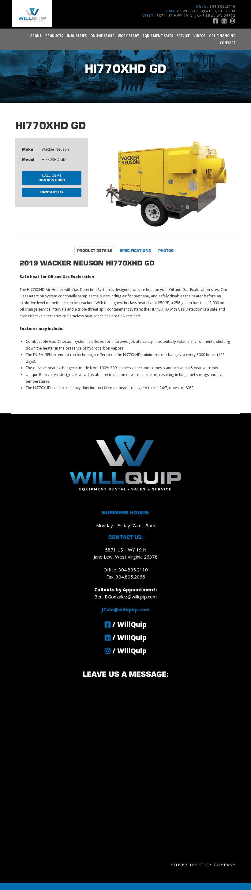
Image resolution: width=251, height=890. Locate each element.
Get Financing (222, 35)
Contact (228, 42)
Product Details (94, 251)
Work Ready (128, 35)
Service (183, 35)
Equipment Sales (158, 35)
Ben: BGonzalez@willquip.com (125, 597)
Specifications (135, 251)
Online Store (102, 35)
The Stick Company (212, 864)
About (36, 35)
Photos (166, 251)
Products (54, 35)
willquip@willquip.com (209, 11)
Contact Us (51, 192)
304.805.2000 (52, 177)
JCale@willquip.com (126, 609)
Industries (77, 35)
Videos (199, 35)
